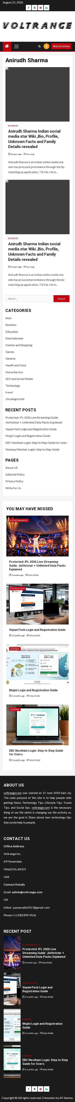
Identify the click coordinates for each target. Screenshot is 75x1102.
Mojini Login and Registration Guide (27, 435)
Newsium (49, 1097)
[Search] (39, 46)
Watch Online (61, 46)
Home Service (14, 372)
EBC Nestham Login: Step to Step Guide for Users (36, 442)
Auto (8, 318)
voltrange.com (13, 792)
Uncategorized (14, 399)
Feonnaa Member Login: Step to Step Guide (32, 449)
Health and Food (15, 365)
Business (13, 125)
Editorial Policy (15, 474)
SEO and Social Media (19, 378)
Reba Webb (33, 575)
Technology (12, 385)
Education (11, 331)
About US (11, 467)
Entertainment (14, 338)
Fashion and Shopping (18, 345)
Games (9, 351)
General (10, 358)
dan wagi (30, 154)
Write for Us (13, 488)
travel (9, 392)
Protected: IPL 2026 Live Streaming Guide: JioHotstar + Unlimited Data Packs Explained (37, 565)
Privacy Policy (14, 481)
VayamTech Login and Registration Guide (31, 429)
